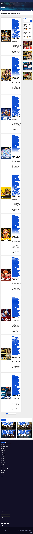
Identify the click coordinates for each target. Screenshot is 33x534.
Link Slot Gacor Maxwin (3, 5)
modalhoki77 (13, 106)
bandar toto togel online (15, 20)
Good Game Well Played (14, 26)
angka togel (13, 19)
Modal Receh (16, 28)
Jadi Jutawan (13, 27)
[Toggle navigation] (16, 10)
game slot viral (14, 25)
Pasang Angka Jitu (14, 29)
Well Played (16, 37)
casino (13, 22)
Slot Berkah (13, 32)
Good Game (17, 25)
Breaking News (17, 21)
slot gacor (17, 32)
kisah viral (13, 28)
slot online (13, 33)
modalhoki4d (17, 105)
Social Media (13, 34)
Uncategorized (14, 194)
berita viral (13, 21)
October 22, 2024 (15, 199)
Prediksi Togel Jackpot (14, 31)
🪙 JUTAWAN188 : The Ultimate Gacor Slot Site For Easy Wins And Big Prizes (8, 426)
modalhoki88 (17, 106)
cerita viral (13, 23)
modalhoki (13, 105)
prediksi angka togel (14, 30)
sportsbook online (14, 35)
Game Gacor (16, 23)
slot (18, 31)
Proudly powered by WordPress (5, 530)
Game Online (16, 24)
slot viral (16, 33)
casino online (16, 22)
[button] (30, 10)
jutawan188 (17, 27)
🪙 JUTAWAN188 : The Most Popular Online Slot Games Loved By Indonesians (24, 426)
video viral (13, 37)
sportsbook (17, 34)
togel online (13, 36)
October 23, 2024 (15, 41)
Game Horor (13, 24)
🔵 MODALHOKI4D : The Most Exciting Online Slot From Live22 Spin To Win (8, 435)
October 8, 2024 (15, 398)
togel (18, 35)
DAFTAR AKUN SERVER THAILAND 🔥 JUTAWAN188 (27, 37)
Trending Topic (17, 36)
